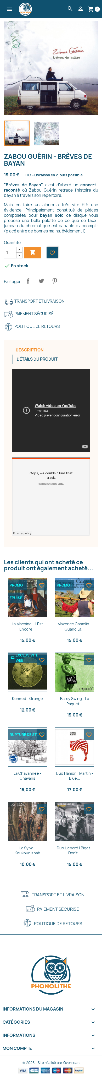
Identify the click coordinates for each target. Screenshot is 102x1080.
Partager (28, 281)
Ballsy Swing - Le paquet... (74, 701)
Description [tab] (29, 350)
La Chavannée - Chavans (27, 776)
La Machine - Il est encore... (27, 626)
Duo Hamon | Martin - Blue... (74, 776)
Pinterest (54, 281)
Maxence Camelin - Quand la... (75, 626)
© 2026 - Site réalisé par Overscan (51, 1062)
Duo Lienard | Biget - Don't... (75, 850)
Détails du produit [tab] (37, 359)
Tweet (41, 281)
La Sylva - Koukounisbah (27, 850)
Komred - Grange (27, 698)
